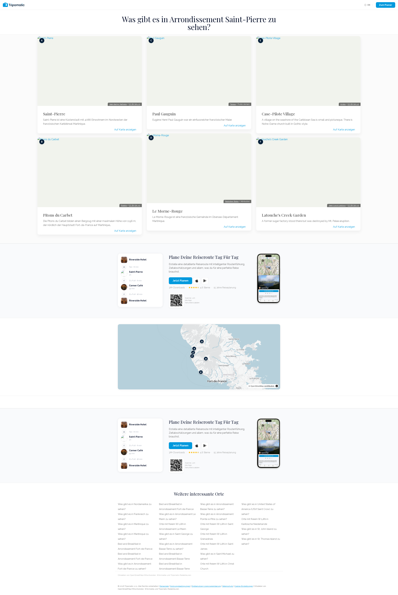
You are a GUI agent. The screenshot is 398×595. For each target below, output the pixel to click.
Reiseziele (164, 586)
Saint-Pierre (54, 113)
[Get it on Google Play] (204, 280)
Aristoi (343, 104)
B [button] (206, 358)
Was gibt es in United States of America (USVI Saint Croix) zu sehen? (258, 509)
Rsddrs (124, 205)
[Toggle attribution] (277, 386)
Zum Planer (385, 5)
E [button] (201, 372)
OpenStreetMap (257, 386)
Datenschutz (227, 586)
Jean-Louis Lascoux (337, 205)
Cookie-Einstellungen (244, 586)
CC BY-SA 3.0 (134, 205)
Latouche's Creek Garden (284, 215)
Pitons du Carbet (57, 215)
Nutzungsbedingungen (180, 586)
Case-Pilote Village (278, 113)
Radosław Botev (232, 201)
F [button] (192, 355)
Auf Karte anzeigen (125, 129)
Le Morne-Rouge (167, 211)
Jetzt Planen (180, 280)
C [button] (193, 352)
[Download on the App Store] (196, 280)
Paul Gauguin (164, 113)
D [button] (202, 341)
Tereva (233, 104)
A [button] (194, 348)
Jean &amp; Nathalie (118, 104)
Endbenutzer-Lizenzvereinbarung (206, 586)
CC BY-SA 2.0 (134, 104)
